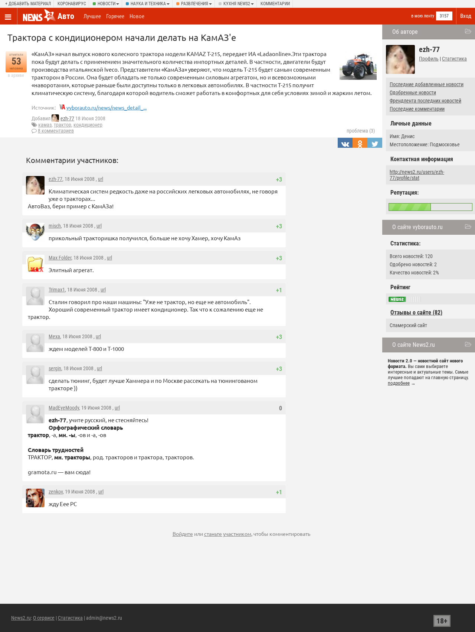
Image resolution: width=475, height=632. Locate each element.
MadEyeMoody (64, 408)
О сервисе (44, 618)
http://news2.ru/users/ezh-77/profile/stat (417, 175)
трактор (62, 125)
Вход (465, 16)
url (100, 179)
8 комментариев (56, 131)
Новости (106, 3)
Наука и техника (148, 3)
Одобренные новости (413, 92)
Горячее (115, 16)
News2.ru (21, 618)
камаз (45, 125)
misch (55, 226)
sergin (55, 368)
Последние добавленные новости (426, 84)
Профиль (429, 59)
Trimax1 (57, 290)
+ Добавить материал (28, 3)
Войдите (183, 533)
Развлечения (194, 3)
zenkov (56, 492)
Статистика (454, 59)
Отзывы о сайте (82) (416, 312)
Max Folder (60, 258)
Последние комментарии (417, 109)
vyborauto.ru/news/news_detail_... (106, 107)
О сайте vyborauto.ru (417, 227)
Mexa (54, 336)
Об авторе (405, 31)
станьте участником (227, 533)
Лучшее (92, 16)
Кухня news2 (236, 3)
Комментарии (275, 3)
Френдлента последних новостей (425, 101)
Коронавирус (72, 3)
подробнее (399, 383)
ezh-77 (67, 118)
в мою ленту (422, 16)
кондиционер (87, 125)
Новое (137, 16)
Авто (66, 16)
